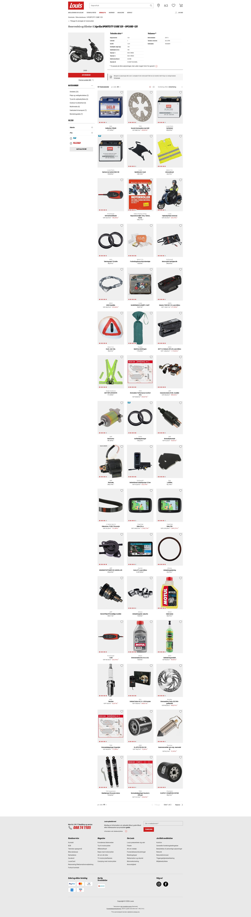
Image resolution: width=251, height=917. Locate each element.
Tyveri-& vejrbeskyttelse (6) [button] (79, 99)
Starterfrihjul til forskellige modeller (110, 614)
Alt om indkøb (132, 849)
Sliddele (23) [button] (74, 92)
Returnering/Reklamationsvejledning (80, 864)
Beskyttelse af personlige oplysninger (169, 849)
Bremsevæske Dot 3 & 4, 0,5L (140, 657)
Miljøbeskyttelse (162, 861)
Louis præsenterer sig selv (136, 842)
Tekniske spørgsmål (75, 849)
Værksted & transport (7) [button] (78, 110)
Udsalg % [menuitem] (102, 13)
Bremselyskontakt (169, 438)
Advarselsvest (169, 172)
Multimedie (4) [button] (75, 107)
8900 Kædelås (110, 305)
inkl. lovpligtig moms (126, 906)
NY (75, 138)
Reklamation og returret (135, 858)
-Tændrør (111, 701)
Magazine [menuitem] (120, 13)
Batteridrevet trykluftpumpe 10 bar (140, 482)
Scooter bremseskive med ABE (140, 128)
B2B (69, 846)
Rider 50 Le (140, 526)
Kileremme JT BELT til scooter (111, 526)
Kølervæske (169, 614)
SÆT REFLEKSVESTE (110, 393)
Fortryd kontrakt (73, 868)
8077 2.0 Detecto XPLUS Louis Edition (169, 349)
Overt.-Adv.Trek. (111, 349)
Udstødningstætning (169, 570)
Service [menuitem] (129, 13)
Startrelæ (111, 482)
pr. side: (114, 87)
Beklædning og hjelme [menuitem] (75, 13)
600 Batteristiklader (111, 216)
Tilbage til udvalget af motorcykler (82, 21)
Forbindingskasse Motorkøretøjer (140, 261)
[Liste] (154, 87)
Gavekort (71, 858)
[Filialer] (159, 5)
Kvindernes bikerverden (106, 842)
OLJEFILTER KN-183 (140, 747)
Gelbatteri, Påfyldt (110, 128)
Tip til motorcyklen (104, 846)
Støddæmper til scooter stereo (111, 793)
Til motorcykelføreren (105, 858)
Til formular (117, 78)
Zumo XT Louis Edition (140, 570)
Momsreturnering (133, 861)
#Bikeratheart (102, 849)
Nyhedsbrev (72, 855)
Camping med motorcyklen (107, 861)
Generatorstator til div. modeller (169, 393)
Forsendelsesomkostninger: (114, 908)
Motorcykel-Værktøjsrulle (169, 261)
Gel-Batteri (169, 128)
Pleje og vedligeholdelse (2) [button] (79, 95)
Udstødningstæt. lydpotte (140, 614)
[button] (151, 5)
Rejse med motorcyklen (106, 852)
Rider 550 (169, 526)
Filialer (129, 846)
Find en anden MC (85, 80)
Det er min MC (86, 75)
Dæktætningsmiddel (169, 657)
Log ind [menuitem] (180, 13)
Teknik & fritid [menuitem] (91, 13)
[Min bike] (166, 5)
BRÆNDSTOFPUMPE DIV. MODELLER (110, 570)
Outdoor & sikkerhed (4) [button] (78, 103)
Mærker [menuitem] (111, 13)
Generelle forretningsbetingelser (167, 846)
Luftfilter (169, 482)
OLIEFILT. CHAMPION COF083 (169, 793)
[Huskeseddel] (173, 5)
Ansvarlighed (131, 864)
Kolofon (159, 842)
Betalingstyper (132, 855)
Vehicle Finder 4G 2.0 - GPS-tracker (140, 701)
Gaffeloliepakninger (140, 438)
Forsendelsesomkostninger (136, 852)
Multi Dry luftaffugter (140, 349)
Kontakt (71, 842)
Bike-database (73, 852)
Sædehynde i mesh (140, 172)
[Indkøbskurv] (181, 5)
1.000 (111, 657)
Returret (159, 852)
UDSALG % (77, 143)
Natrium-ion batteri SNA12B (110, 172)
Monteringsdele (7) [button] (76, 114)
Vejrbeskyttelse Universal (169, 216)
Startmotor (110, 438)
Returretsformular (162, 855)
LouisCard (71, 861)
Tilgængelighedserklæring (165, 858)
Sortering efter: (163, 87)
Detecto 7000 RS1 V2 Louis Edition (169, 305)
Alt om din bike (103, 855)
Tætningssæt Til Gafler (111, 261)
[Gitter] (150, 86)
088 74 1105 (82, 828)
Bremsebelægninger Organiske (110, 747)
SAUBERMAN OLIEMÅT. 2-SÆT (140, 305)
